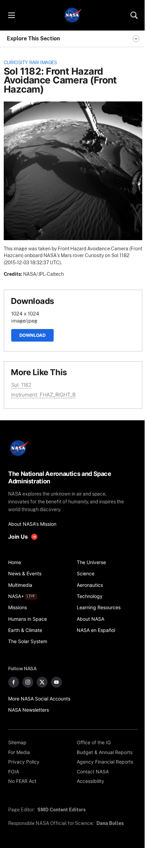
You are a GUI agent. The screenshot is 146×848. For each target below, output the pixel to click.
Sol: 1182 (21, 385)
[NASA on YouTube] (56, 682)
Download (32, 335)
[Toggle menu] (11, 15)
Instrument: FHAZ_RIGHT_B (43, 394)
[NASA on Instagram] (27, 682)
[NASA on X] (42, 682)
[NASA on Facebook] (13, 682)
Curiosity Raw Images (30, 62)
